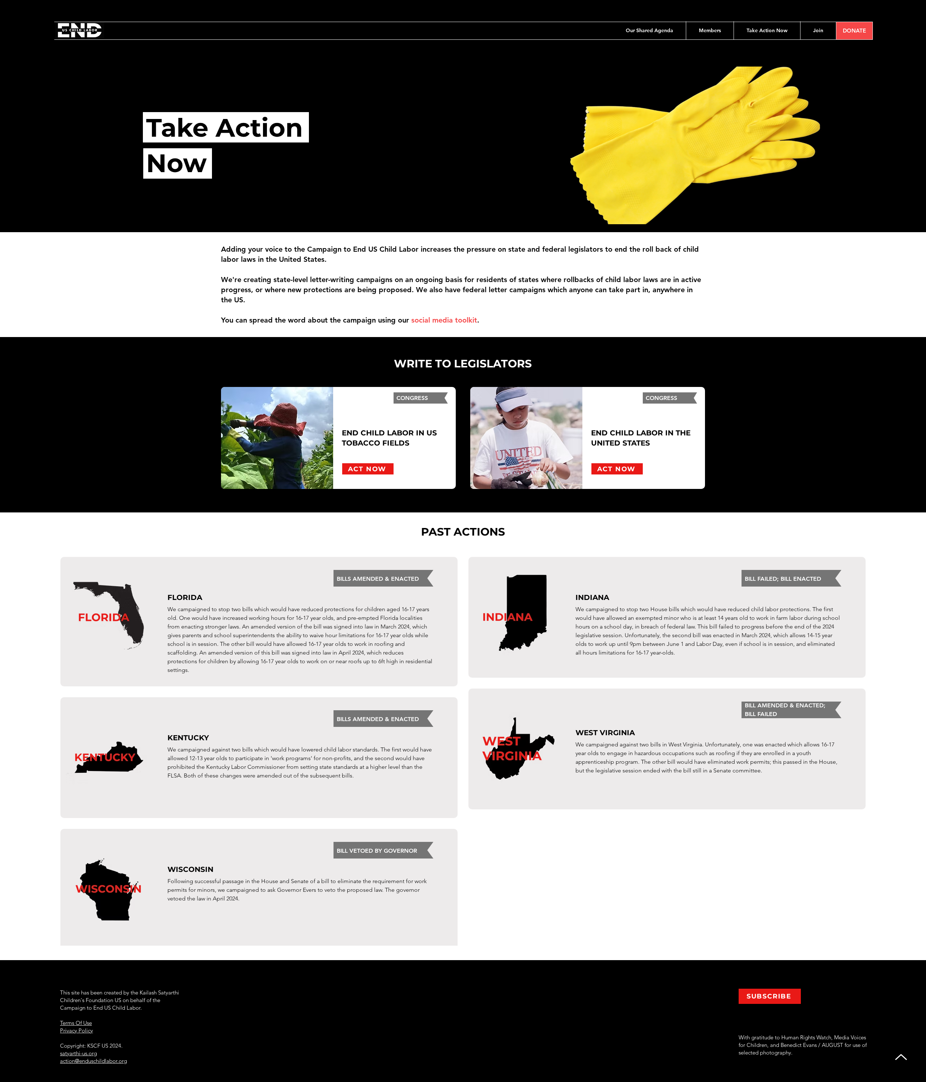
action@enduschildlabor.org (93, 1060)
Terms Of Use (76, 1022)
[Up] (901, 1057)
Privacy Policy (76, 1030)
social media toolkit (444, 320)
